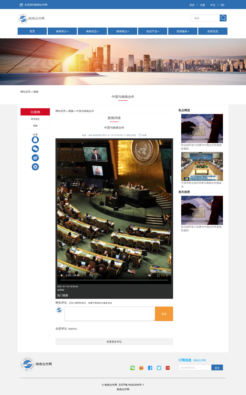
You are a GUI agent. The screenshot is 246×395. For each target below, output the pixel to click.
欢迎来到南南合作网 (35, 4)
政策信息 (212, 31)
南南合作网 (36, 18)
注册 (202, 5)
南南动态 (91, 31)
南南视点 (121, 31)
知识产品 (151, 31)
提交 (217, 367)
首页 (32, 31)
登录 (191, 5)
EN (222, 5)
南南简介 (61, 31)
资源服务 (181, 31)
